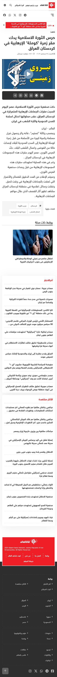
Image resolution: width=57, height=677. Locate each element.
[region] (28, 74)
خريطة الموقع (28, 560)
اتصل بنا (38, 555)
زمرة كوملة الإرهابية (18, 211)
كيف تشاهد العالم (32, 5)
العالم (51, 127)
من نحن (28, 555)
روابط (47, 555)
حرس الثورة (22, 205)
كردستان (34, 205)
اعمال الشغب (35, 211)
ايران (44, 127)
